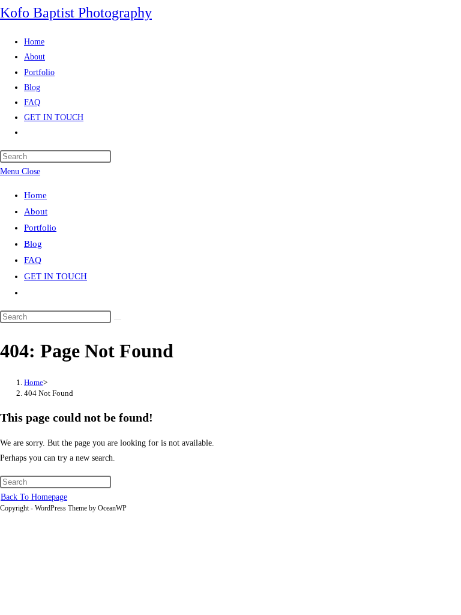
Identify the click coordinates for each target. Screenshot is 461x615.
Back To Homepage (34, 496)
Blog (33, 244)
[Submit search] (117, 319)
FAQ (32, 260)
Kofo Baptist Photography (76, 12)
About (35, 211)
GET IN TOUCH (55, 276)
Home (35, 195)
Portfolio (40, 227)
